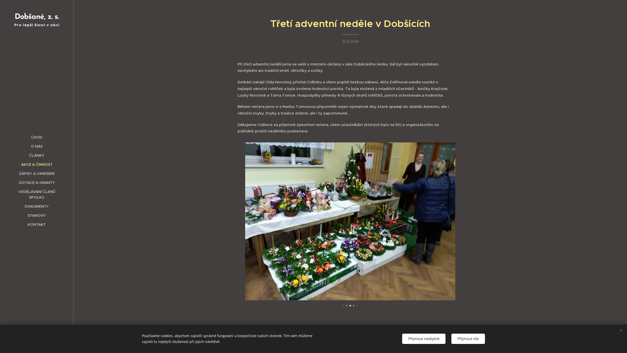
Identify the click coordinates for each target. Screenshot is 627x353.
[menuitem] (36, 137)
